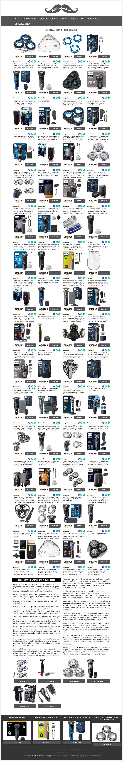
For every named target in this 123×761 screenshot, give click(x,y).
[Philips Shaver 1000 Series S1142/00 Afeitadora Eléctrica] (49, 80)
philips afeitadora (93, 19)
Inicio (17, 19)
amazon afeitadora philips (46, 717)
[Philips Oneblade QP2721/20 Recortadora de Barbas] (49, 333)
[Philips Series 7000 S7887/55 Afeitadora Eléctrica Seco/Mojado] (98, 369)
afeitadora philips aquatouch (76, 717)
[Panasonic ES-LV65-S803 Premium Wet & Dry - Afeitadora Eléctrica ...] (24, 693)
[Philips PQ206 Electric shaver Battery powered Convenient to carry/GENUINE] (24, 116)
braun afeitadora (17, 717)
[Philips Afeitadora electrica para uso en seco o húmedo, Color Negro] (49, 296)
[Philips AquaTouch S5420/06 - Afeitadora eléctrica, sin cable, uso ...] (98, 668)
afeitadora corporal (59, 19)
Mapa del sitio (61, 752)
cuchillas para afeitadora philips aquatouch (106, 718)
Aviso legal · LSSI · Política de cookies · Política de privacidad (61, 749)
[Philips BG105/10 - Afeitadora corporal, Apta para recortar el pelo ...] (49, 668)
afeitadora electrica (22, 24)
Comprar (30, 56)
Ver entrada (24, 681)
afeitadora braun (76, 19)
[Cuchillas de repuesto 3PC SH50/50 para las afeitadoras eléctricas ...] (73, 668)
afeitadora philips (29, 19)
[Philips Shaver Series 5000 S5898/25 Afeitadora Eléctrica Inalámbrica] (98, 513)
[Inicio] (61, 14)
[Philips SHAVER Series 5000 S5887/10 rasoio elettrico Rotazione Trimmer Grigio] (49, 369)
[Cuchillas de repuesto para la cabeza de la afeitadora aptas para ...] (24, 668)
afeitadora (44, 19)
